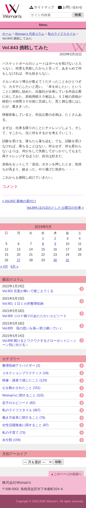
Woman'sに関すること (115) (23, 395)
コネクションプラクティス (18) (25, 373)
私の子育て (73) (13, 432)
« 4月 (4, 266)
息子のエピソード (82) (18, 403)
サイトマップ (44, 7)
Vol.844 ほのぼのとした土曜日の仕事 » (55, 207)
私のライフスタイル (62, 33)
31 (67, 260)
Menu (43, 25)
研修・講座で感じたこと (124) (24, 380)
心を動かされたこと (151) (21, 388)
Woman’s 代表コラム (29, 33)
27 (18, 260)
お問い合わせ (72, 7)
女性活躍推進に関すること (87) (25, 425)
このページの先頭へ (68, 474)
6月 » (14, 266)
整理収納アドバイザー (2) (21, 365)
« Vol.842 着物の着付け (19, 201)
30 (55, 260)
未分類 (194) (11, 440)
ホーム (6, 33)
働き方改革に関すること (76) (23, 417)
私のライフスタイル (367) (21, 410)
